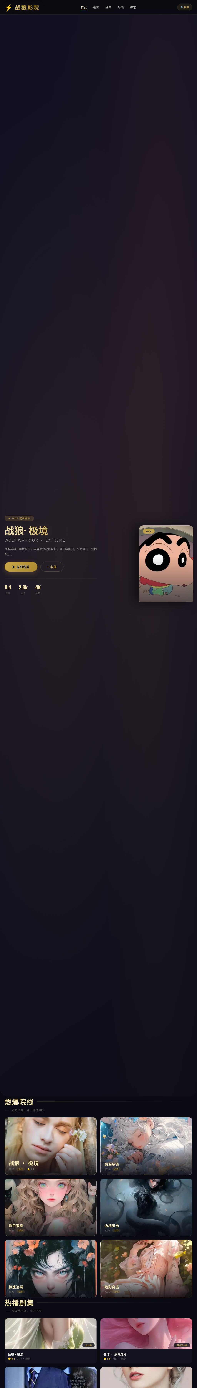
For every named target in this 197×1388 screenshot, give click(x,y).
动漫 (121, 7)
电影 (96, 7)
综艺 (133, 7)
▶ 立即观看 (21, 567)
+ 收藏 (52, 567)
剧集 (108, 7)
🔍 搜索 (184, 7)
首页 (84, 7)
